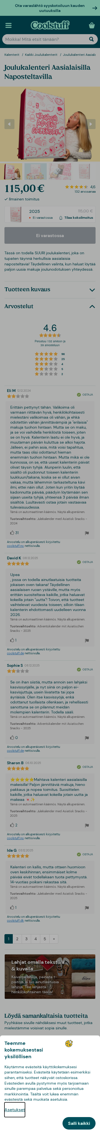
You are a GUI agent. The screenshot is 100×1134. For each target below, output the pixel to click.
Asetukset (14, 1110)
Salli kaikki (79, 1123)
